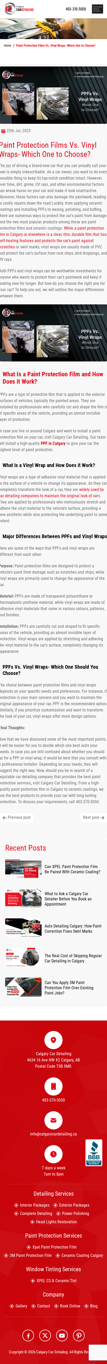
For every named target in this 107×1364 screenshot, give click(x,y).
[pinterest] (79, 1335)
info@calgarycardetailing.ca (53, 1134)
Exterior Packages (74, 1205)
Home (7, 45)
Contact (43, 1306)
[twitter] (45, 1335)
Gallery (21, 1306)
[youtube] (62, 1335)
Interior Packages (34, 1205)
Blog (94, 1306)
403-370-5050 (76, 8)
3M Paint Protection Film (31, 1255)
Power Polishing (75, 1213)
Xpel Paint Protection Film (54, 1247)
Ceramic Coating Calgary (82, 1255)
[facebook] (28, 1335)
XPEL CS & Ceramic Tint (57, 1280)
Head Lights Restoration (56, 1221)
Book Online (70, 1306)
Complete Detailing (36, 1213)
